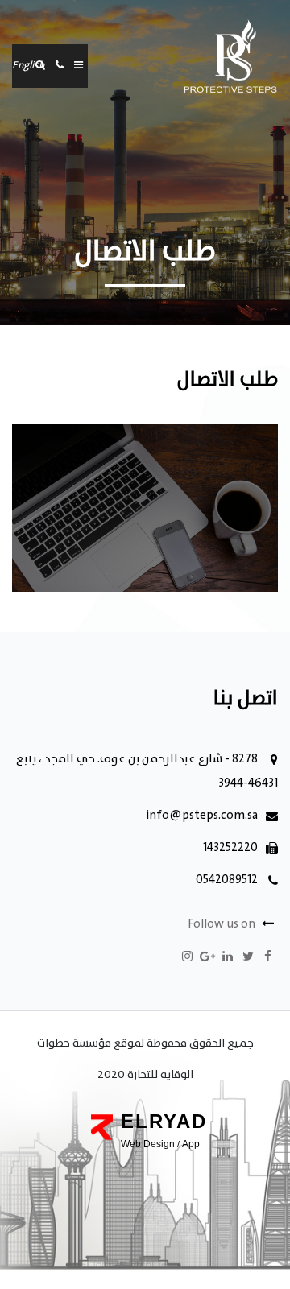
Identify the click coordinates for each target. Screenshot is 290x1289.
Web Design (148, 1144)
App (191, 1144)
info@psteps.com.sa (202, 815)
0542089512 (227, 880)
